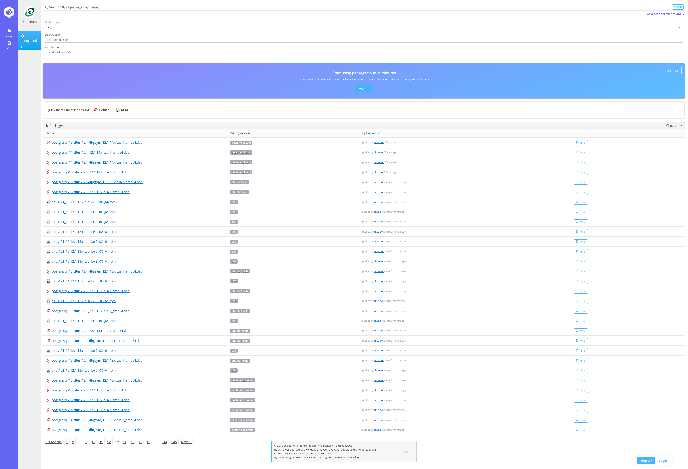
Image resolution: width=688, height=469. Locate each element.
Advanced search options (664, 14)
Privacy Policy (299, 453)
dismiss (673, 70)
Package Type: (53, 22)
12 (109, 442)
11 (101, 442)
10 (93, 442)
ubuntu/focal (239, 182)
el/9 (234, 231)
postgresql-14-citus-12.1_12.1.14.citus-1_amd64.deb (91, 152)
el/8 (234, 261)
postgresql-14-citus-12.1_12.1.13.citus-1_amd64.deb (91, 330)
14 (124, 442)
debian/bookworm (243, 380)
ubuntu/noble (240, 271)
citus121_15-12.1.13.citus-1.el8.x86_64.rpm (84, 202)
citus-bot (379, 142)
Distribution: (52, 34)
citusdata (30, 22)
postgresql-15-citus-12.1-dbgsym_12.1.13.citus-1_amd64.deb (97, 360)
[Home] (9, 13)
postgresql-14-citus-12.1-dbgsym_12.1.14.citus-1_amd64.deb (97, 162)
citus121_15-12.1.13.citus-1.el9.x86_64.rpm (84, 251)
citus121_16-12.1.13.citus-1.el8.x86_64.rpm (84, 222)
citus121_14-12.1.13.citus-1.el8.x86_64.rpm (84, 212)
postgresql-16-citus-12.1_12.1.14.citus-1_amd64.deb (91, 172)
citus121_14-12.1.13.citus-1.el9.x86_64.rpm (84, 231)
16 (140, 442)
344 (164, 442)
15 (132, 442)
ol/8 (234, 202)
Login (663, 460)
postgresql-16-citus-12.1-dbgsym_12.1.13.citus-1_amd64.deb (97, 182)
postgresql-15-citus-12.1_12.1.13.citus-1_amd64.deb (91, 291)
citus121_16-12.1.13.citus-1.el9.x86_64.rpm (84, 241)
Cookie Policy (282, 453)
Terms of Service (328, 453)
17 (148, 442)
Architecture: (52, 47)
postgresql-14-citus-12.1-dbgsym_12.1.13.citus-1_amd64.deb (97, 340)
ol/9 (234, 321)
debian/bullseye (241, 142)
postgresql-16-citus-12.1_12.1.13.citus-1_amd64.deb (91, 192)
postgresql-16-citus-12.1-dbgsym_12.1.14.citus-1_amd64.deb (97, 142)
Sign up (646, 460)
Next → (186, 442)
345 (174, 442)
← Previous (53, 442)
